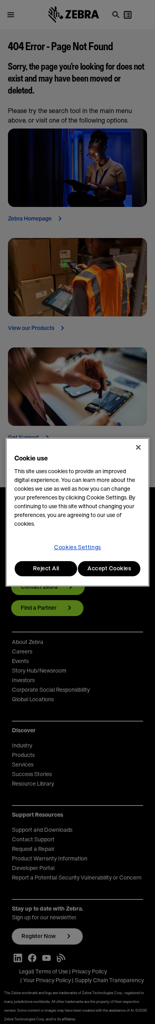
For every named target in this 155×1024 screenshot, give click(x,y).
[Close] (138, 447)
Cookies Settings (77, 547)
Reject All (46, 568)
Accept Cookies (109, 568)
